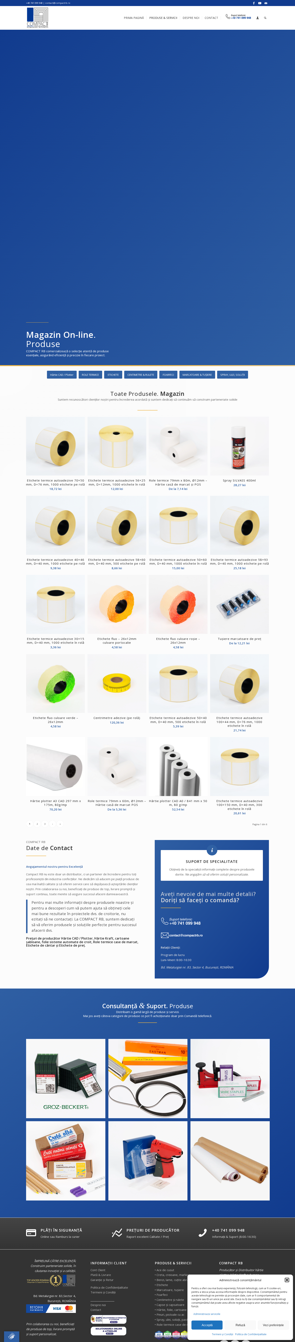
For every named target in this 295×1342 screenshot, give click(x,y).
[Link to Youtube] (260, 3)
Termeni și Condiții (222, 1334)
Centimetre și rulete (170, 1300)
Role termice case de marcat (176, 1325)
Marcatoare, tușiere (170, 1290)
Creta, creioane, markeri (173, 1275)
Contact (96, 1310)
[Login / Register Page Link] (257, 18)
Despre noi (98, 1305)
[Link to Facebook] (254, 3)
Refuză (240, 1325)
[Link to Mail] (266, 3)
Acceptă (207, 1325)
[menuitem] (133, 18)
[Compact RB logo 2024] (38, 18)
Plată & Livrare (101, 1275)
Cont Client (98, 1270)
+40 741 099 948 (228, 1230)
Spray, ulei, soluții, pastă (173, 1320)
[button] (287, 1280)
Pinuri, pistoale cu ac (170, 1314)
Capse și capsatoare (170, 1305)
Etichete (162, 1285)
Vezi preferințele (273, 1325)
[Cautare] (265, 18)
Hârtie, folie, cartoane (172, 1310)
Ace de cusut (165, 1270)
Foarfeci (162, 1295)
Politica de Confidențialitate (251, 1334)
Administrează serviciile (206, 1314)
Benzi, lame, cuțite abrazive (175, 1280)
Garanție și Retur (102, 1280)
